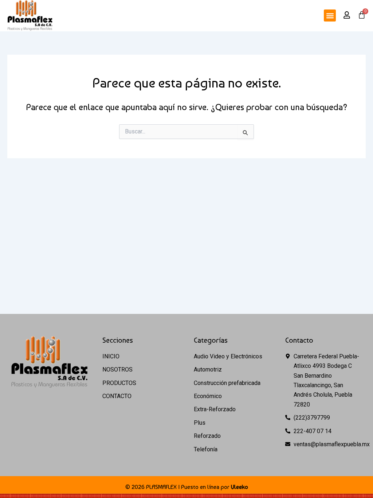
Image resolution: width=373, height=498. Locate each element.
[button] (330, 15)
